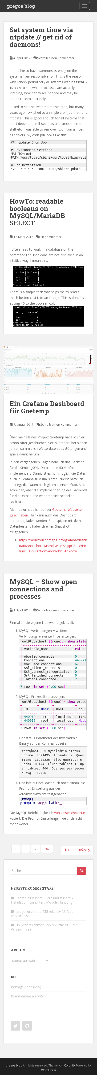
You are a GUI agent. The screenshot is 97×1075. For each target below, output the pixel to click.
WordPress (48, 1070)
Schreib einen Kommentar (55, 58)
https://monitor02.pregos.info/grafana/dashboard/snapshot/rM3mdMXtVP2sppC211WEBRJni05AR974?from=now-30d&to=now (53, 546)
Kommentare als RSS (27, 996)
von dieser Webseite (69, 812)
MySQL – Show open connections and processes (43, 589)
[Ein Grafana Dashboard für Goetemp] (48, 370)
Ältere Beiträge (76, 850)
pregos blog (21, 6)
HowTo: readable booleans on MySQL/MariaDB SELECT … (37, 212)
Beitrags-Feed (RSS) (26, 987)
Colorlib (69, 1065)
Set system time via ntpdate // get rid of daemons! (41, 37)
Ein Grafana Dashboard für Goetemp (47, 407)
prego (20, 911)
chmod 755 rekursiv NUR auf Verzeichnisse (43, 913)
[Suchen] (81, 871)
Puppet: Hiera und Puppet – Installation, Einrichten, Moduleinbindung (42, 900)
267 (46, 849)
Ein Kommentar (50, 237)
